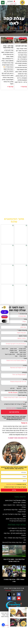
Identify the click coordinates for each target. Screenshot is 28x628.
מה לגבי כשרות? (22, 386)
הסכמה (25, 406)
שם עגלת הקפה (22, 330)
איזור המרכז (22, 349)
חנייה (25, 341)
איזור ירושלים (14, 352)
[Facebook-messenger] (9, 598)
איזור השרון (13, 349)
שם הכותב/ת (23, 313)
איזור (25, 347)
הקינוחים (24, 372)
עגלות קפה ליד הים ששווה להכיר (17, 528)
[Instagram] (14, 594)
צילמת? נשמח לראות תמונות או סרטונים (16, 390)
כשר (24, 388)
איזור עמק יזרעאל (10, 354)
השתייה (25, 365)
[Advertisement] (14, 153)
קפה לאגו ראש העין (21, 46)
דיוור (25, 402)
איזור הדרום (22, 350)
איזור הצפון (5, 349)
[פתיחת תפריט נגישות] (3, 624)
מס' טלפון (24, 325)
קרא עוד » (24, 86)
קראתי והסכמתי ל (16, 408)
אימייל (25, 319)
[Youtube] (19, 598)
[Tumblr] (9, 594)
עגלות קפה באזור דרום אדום (18, 531)
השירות (25, 379)
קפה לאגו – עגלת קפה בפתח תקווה (8, 46)
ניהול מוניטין (6, 625)
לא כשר (19, 388)
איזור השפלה (13, 350)
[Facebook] (19, 594)
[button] (3, 2)
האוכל (25, 358)
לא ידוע (12, 388)
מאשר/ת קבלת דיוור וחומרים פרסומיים (15, 404)
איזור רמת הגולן (21, 354)
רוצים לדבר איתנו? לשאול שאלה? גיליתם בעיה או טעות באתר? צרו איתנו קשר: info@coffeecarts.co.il (14, 418)
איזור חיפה (23, 352)
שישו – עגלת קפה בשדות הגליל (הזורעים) (14, 542)
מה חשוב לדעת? (22, 395)
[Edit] (14, 598)
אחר (16, 356)
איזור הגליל (22, 356)
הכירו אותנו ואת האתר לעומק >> (17, 438)
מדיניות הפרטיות (10, 408)
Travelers (8, 590)
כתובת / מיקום (23, 336)
